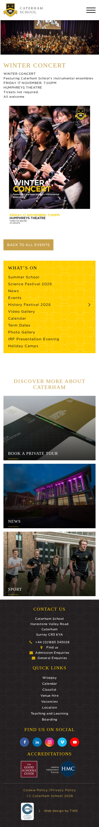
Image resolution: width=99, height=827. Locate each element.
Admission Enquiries (52, 652)
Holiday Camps (23, 346)
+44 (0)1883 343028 (52, 642)
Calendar (17, 318)
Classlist (49, 689)
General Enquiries (52, 658)
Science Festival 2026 (30, 284)
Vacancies (49, 701)
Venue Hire (49, 695)
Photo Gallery (21, 332)
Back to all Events (28, 245)
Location (49, 707)
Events (15, 298)
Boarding (49, 719)
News (13, 291)
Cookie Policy (35, 790)
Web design (54, 811)
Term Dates (19, 325)
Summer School (23, 277)
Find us (52, 647)
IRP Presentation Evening (33, 339)
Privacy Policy (63, 790)
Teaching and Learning (49, 713)
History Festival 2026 (29, 305)
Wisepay (49, 677)
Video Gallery (21, 312)
